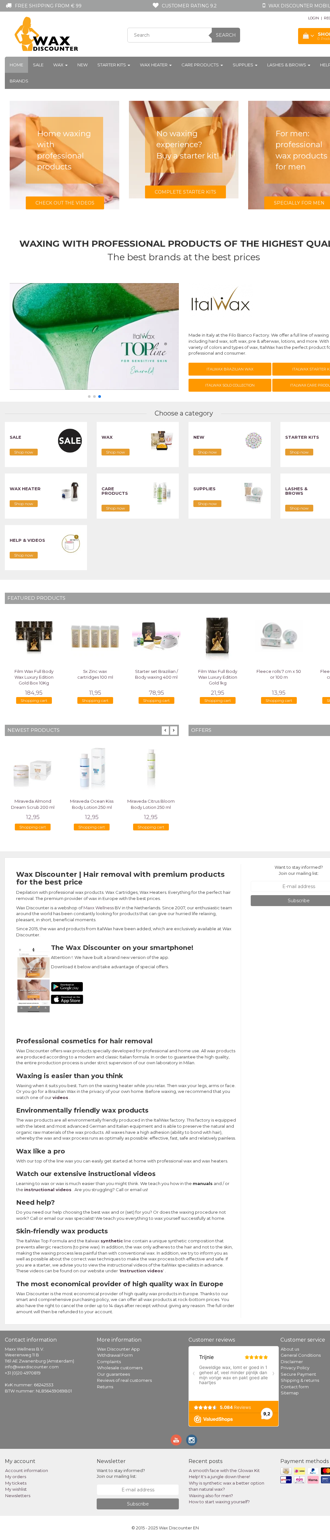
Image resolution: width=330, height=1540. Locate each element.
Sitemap (290, 1392)
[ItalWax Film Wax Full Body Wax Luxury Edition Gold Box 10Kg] (34, 636)
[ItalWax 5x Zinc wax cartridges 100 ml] (95, 636)
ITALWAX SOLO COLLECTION (230, 385)
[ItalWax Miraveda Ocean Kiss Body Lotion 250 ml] (91, 767)
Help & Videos (27, 540)
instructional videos (48, 1189)
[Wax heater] (70, 491)
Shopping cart (34, 700)
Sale (38, 64)
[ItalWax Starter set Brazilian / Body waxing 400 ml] (156, 636)
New (82, 64)
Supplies (243, 64)
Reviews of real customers (124, 1380)
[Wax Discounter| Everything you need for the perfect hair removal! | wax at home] (47, 34)
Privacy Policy (295, 1367)
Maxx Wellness (98, 907)
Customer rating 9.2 (189, 6)
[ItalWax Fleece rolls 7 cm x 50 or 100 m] (279, 636)
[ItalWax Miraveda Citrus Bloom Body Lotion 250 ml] (151, 767)
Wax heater (154, 64)
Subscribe (138, 1504)
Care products (200, 64)
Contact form (295, 1386)
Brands (19, 80)
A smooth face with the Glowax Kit (224, 1470)
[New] (253, 440)
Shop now (23, 452)
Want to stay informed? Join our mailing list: (299, 870)
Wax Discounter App (118, 1349)
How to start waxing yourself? (219, 1501)
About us (290, 1349)
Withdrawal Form (115, 1355)
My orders (15, 1476)
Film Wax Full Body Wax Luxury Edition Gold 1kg (217, 677)
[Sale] (70, 440)
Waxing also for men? (211, 1495)
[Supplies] (253, 491)
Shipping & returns (300, 1380)
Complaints (109, 1361)
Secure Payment (298, 1374)
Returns (105, 1386)
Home (16, 64)
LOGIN (313, 18)
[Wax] (162, 440)
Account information (26, 1470)
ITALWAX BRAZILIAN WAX (230, 369)
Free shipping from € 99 (48, 6)
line (116, 1240)
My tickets (15, 1483)
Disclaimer (292, 1361)
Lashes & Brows (287, 64)
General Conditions (301, 1355)
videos (60, 1097)
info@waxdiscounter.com (32, 1366)
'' (141, 1270)
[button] (89, 396)
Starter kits (112, 64)
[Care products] (162, 491)
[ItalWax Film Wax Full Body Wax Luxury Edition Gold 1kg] (217, 636)
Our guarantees (113, 1374)
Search (226, 35)
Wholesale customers (119, 1367)
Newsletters (17, 1495)
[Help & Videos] (70, 543)
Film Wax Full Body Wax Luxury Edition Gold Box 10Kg (34, 677)
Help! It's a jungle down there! (219, 1476)
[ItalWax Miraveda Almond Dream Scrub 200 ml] (32, 767)
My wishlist (16, 1489)
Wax (58, 64)
